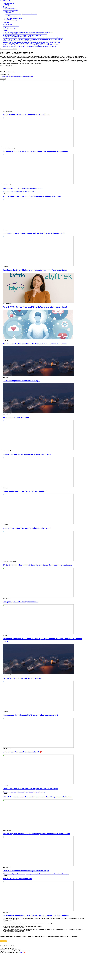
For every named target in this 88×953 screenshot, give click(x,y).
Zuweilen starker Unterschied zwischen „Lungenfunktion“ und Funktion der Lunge (35, 270)
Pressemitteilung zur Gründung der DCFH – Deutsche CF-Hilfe (21, 14)
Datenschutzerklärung (11, 16)
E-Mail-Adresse (4, 74)
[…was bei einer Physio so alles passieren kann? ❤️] (38, 747)
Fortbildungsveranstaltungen (10, 10)
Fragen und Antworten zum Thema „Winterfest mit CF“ (25, 491)
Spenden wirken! (7, 6)
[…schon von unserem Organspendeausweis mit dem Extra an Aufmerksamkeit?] (25, 228)
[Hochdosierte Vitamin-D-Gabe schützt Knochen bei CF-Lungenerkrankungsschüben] (38, 146)
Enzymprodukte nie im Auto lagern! (16, 417)
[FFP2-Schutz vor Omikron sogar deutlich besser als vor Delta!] (38, 449)
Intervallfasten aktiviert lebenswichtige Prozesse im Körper (26, 870)
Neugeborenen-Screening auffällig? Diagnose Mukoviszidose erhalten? (30, 715)
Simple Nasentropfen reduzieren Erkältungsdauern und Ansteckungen (30, 788)
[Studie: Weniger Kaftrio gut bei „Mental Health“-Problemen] (38, 109)
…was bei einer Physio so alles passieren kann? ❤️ (22, 751)
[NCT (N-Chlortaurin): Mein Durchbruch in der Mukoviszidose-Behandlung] (18, 191)
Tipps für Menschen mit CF (9, 8)
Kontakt (8, 15)
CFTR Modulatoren (7, 24)
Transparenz (9, 12)
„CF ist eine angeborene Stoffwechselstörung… (21, 380)
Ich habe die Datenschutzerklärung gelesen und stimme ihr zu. (17, 76)
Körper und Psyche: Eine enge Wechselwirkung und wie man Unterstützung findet (35, 343)
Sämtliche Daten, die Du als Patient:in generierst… (23, 188)
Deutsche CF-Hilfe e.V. (8, 11)
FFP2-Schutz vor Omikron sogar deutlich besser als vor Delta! (27, 454)
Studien (5, 7)
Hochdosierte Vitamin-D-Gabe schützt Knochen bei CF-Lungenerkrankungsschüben (35, 151)
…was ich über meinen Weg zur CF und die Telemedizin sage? (26, 528)
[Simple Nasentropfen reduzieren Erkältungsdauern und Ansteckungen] (38, 784)
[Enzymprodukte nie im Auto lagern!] (38, 412)
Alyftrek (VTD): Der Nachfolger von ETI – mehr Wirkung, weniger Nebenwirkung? (35, 307)
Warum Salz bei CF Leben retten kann (17, 878)
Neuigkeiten (6, 4)
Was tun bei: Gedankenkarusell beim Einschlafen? (22, 678)
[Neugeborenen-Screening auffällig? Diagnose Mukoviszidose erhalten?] (38, 710)
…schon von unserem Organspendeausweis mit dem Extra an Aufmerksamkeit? (34, 233)
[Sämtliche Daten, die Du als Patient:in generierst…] (38, 183)
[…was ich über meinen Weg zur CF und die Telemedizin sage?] (38, 523)
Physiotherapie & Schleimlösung (11, 26)
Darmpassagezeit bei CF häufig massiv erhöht (20, 601)
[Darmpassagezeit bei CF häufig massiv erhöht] (38, 597)
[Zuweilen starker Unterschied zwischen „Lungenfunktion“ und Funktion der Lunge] (38, 265)
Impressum (8, 19)
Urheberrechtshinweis (11, 21)
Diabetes (5, 30)
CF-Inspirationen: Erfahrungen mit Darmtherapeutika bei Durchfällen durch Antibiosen (37, 565)
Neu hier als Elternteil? (8, 3)
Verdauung (5, 27)
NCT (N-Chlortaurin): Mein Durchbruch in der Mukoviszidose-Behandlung (32, 196)
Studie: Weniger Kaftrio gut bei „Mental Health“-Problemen (26, 114)
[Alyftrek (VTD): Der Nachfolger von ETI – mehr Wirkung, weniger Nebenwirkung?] (38, 302)
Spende (20, 952)
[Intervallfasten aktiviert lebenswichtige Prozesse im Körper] (38, 866)
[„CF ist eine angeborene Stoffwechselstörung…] (38, 376)
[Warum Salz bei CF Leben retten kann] (36, 874)
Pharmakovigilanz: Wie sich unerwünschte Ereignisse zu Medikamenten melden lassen (36, 833)
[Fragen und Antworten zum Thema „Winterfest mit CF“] (38, 486)
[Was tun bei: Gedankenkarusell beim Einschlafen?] (38, 673)
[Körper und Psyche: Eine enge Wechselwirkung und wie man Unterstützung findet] (38, 339)
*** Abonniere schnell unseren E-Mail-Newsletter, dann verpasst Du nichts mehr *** (36, 915)
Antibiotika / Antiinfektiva (9, 28)
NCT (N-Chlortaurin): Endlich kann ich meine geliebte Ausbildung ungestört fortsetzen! (37, 796)
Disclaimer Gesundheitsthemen (14, 18)
